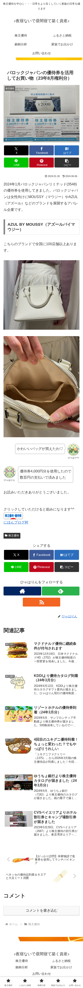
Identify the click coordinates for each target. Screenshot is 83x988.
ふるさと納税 (61, 961)
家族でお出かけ (61, 967)
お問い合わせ (41, 973)
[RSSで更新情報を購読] (41, 602)
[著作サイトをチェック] (22, 591)
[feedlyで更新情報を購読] (60, 591)
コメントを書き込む (42, 910)
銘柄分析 (21, 967)
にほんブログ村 (16, 522)
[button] (66, 163)
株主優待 (13, 535)
